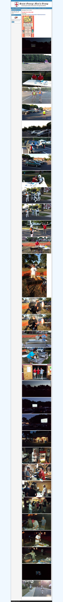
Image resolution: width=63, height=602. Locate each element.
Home (13, 8)
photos (35, 8)
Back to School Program (33, 14)
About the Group (18, 8)
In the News (31, 8)
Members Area (44, 8)
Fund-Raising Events (24, 8)
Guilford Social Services (41, 14)
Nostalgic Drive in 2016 (27, 10)
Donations (39, 8)
